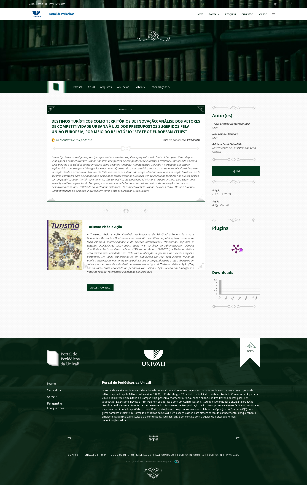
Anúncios (123, 87)
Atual (91, 87)
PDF (238, 171)
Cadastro (247, 14)
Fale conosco (164, 454)
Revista (77, 87)
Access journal (100, 287)
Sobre (139, 87)
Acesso (262, 14)
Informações (159, 87)
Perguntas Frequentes (51, 405)
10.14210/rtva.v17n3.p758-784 (73, 139)
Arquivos (106, 87)
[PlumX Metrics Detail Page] (236, 248)
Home (200, 14)
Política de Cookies (190, 454)
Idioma (212, 14)
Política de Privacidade (223, 454)
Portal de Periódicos (61, 14)
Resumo (124, 109)
